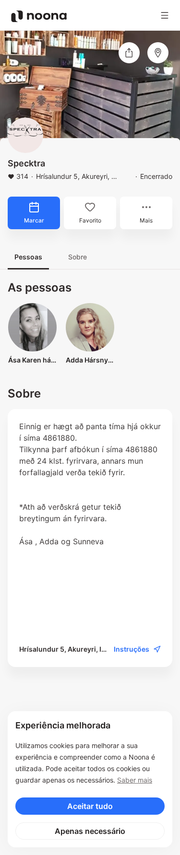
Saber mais (134, 780)
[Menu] (164, 15)
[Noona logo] (39, 16)
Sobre (77, 257)
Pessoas (28, 257)
